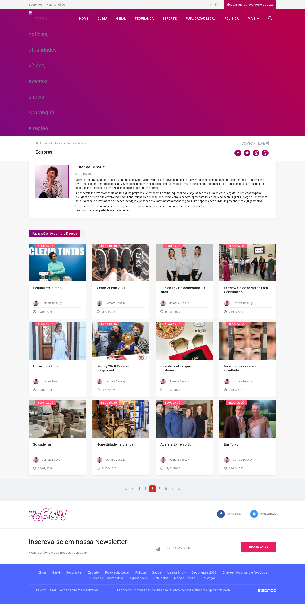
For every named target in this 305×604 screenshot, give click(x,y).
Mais (251, 18)
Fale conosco (56, 4)
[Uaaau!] (48, 514)
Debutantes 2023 (204, 572)
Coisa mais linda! (46, 366)
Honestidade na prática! (115, 444)
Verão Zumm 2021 (111, 287)
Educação (209, 578)
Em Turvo (231, 444)
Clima (102, 18)
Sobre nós (35, 4)
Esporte (170, 18)
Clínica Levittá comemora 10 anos (182, 289)
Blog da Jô (45, 246)
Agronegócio (138, 578)
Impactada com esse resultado (240, 368)
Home (83, 18)
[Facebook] (211, 4)
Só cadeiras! (42, 444)
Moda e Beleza (184, 578)
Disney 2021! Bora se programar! (113, 368)
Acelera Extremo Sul (176, 444)
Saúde (156, 572)
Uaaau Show (176, 572)
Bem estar (160, 578)
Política (231, 18)
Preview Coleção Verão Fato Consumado (246, 289)
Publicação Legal (200, 18)
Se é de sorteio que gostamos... (175, 368)
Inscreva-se (258, 546)
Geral (121, 18)
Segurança (144, 18)
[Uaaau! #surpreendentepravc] (43, 72)
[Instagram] (217, 4)
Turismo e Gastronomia (106, 578)
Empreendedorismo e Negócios (245, 572)
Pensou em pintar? (48, 287)
